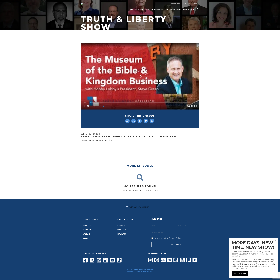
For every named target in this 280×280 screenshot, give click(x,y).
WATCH (86, 234)
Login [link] (196, 3)
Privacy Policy (148, 272)
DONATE (121, 225)
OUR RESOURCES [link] (154, 9)
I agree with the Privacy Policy (167, 238)
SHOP (85, 239)
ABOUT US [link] (188, 9)
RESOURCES (88, 230)
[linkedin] (146, 121)
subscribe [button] (174, 245)
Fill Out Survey (240, 273)
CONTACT (121, 230)
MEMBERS (121, 234)
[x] (152, 121)
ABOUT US (88, 225)
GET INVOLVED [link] (173, 9)
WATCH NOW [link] (136, 9)
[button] (197, 9)
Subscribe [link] (175, 3)
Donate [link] (187, 3)
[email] (133, 121)
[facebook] (139, 121)
